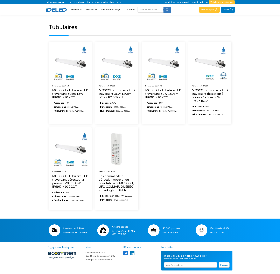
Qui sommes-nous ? (95, 252)
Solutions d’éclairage (110, 9)
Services (90, 9)
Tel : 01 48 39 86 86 (54, 2)
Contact (131, 9)
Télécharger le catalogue (221, 2)
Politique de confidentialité (98, 259)
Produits (75, 9)
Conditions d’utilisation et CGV (100, 256)
